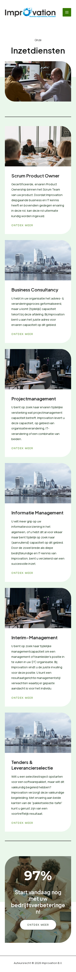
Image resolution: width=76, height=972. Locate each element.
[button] (38, 925)
